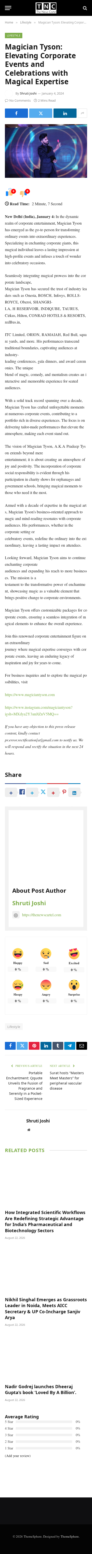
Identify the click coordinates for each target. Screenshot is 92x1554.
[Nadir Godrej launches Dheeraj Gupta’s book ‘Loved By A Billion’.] (46, 1356)
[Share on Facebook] (16, 113)
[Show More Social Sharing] (82, 113)
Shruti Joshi (28, 93)
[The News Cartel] (46, 8)
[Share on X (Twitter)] (40, 113)
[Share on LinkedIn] (65, 113)
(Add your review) (18, 1455)
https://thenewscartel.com (41, 914)
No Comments (20, 100)
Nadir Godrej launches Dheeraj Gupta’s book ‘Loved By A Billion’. (40, 1389)
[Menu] (8, 7)
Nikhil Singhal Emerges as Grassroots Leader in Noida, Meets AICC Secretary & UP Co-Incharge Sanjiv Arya (46, 1308)
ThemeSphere (70, 1536)
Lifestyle (13, 35)
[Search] (84, 7)
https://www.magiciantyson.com (30, 694)
